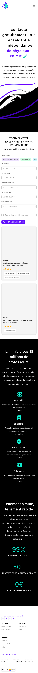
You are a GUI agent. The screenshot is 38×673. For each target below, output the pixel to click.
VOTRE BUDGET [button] (9, 197)
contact (4, 641)
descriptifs (22, 627)
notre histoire (6, 627)
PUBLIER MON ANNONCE (13, 222)
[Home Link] (5, 5)
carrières (4, 633)
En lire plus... (19, 410)
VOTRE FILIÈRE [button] (9, 178)
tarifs (21, 630)
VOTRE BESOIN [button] (9, 168)
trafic (3, 647)
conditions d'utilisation (29, 660)
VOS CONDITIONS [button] (10, 206)
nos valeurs (5, 630)
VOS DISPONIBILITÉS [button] (11, 187)
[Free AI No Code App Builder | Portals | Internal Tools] (8, 669)
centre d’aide (6, 644)
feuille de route (24, 633)
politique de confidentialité (18, 660)
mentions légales (4, 660)
